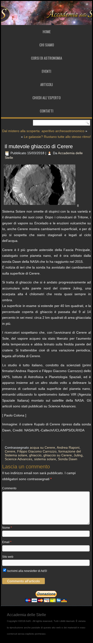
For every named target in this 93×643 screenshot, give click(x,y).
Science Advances (18, 459)
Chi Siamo (46, 44)
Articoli (46, 84)
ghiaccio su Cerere (57, 455)
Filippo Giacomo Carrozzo (37, 451)
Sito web (7, 556)
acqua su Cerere (42, 447)
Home (47, 31)
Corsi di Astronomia (46, 58)
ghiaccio (35, 455)
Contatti (46, 110)
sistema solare (45, 459)
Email (6, 542)
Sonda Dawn (67, 459)
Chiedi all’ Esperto (46, 97)
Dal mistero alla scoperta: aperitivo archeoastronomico (43, 131)
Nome (7, 527)
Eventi (46, 71)
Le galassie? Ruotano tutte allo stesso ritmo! (57, 137)
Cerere (10, 451)
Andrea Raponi (68, 447)
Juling (78, 455)
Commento (9, 488)
